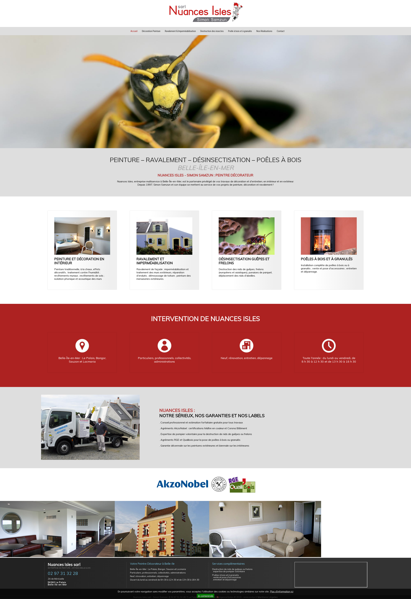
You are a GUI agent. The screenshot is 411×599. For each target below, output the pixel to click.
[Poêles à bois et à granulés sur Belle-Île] (329, 253)
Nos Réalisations (264, 31)
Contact (280, 31)
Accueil (134, 31)
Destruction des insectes (212, 31)
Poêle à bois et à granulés (240, 31)
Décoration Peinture (151, 31)
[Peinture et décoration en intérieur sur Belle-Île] (82, 253)
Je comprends (205, 595)
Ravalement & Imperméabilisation (180, 31)
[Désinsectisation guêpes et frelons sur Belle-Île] (247, 253)
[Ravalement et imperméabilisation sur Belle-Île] (164, 253)
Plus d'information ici (281, 591)
